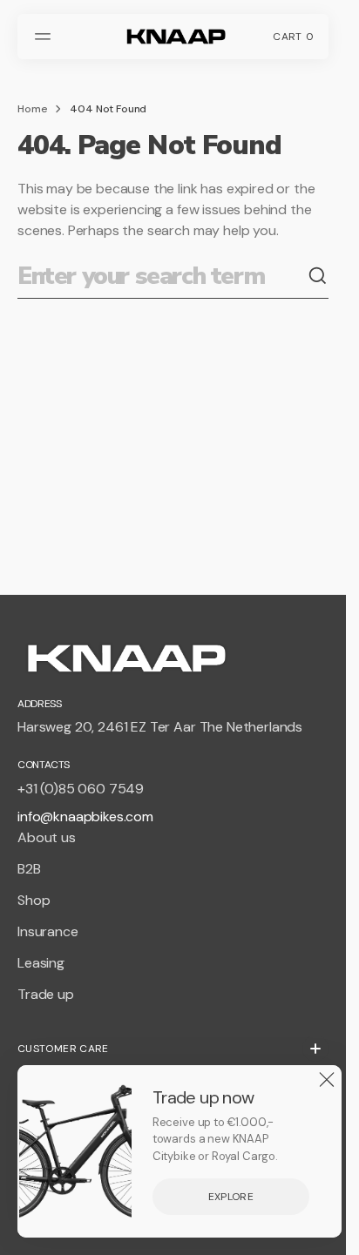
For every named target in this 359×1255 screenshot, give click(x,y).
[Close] (326, 1080)
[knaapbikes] (173, 36)
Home (32, 109)
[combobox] (162, 276)
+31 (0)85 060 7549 (80, 788)
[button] (45, 36)
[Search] (318, 276)
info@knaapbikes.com (85, 816)
